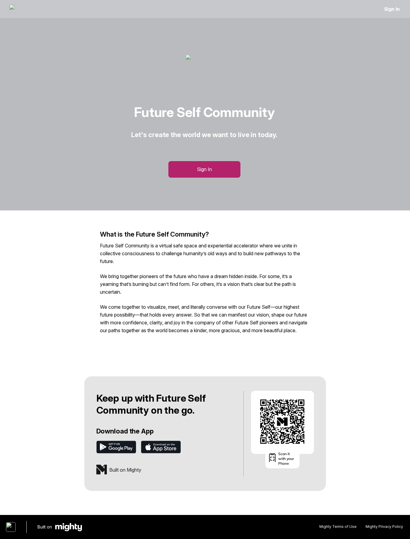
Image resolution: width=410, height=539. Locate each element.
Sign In (392, 9)
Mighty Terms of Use (338, 526)
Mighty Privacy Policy (384, 526)
